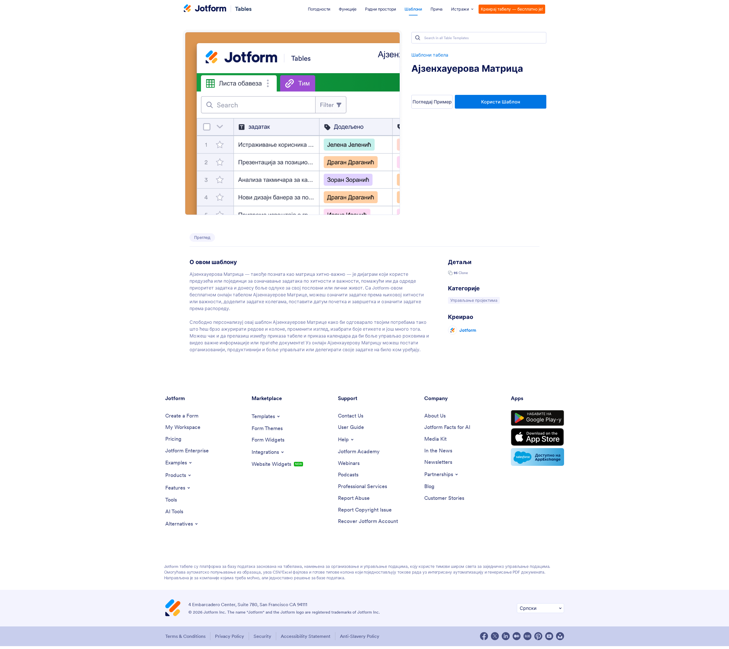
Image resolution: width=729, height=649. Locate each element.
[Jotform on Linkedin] (506, 636)
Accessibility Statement (305, 636)
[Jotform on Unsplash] (560, 636)
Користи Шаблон (500, 102)
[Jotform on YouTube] (549, 636)
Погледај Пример (432, 102)
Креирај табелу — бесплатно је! (512, 9)
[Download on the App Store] (537, 437)
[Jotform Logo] (205, 9)
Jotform (467, 330)
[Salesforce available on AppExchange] (537, 457)
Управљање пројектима (473, 300)
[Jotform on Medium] (517, 636)
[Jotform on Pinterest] (538, 636)
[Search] (417, 37)
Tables (243, 8)
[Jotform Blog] (527, 636)
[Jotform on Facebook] (484, 636)
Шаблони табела (429, 55)
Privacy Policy (229, 636)
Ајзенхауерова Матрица (467, 68)
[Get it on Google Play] (537, 418)
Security (262, 636)
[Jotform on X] (495, 636)
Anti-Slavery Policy (359, 636)
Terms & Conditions (185, 636)
